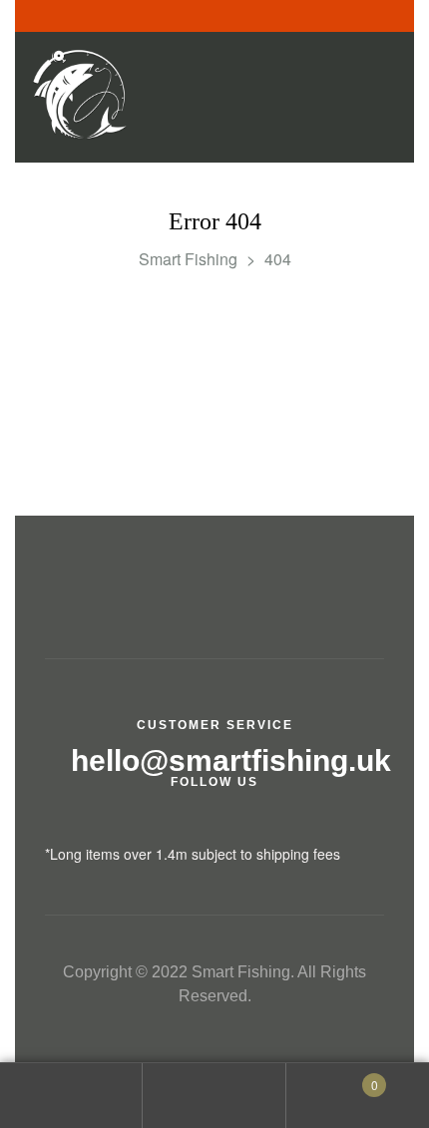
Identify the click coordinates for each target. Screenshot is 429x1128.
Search (214, 1095)
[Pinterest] (232, 823)
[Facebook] (52, 823)
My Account (71, 1095)
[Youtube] (187, 823)
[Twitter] (97, 823)
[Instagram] (142, 823)
